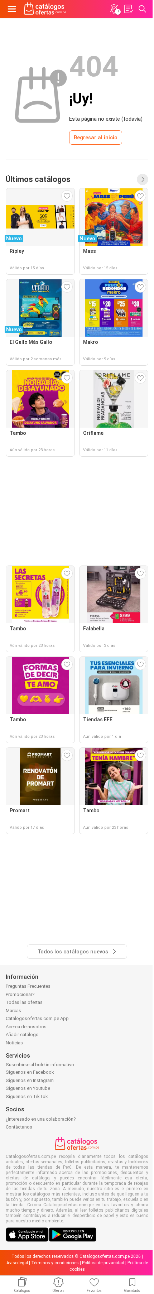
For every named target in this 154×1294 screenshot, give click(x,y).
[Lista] (128, 9)
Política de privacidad (103, 1262)
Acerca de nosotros (26, 1026)
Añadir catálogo (22, 1034)
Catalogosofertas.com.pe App (37, 1018)
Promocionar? (20, 994)
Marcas (13, 1010)
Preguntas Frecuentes (28, 986)
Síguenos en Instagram (30, 1080)
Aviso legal (17, 1262)
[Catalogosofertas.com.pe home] (45, 9)
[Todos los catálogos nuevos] (142, 179)
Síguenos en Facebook (30, 1072)
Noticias (14, 1042)
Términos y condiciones (55, 1262)
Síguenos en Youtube (28, 1088)
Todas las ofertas (24, 1002)
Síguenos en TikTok (27, 1096)
